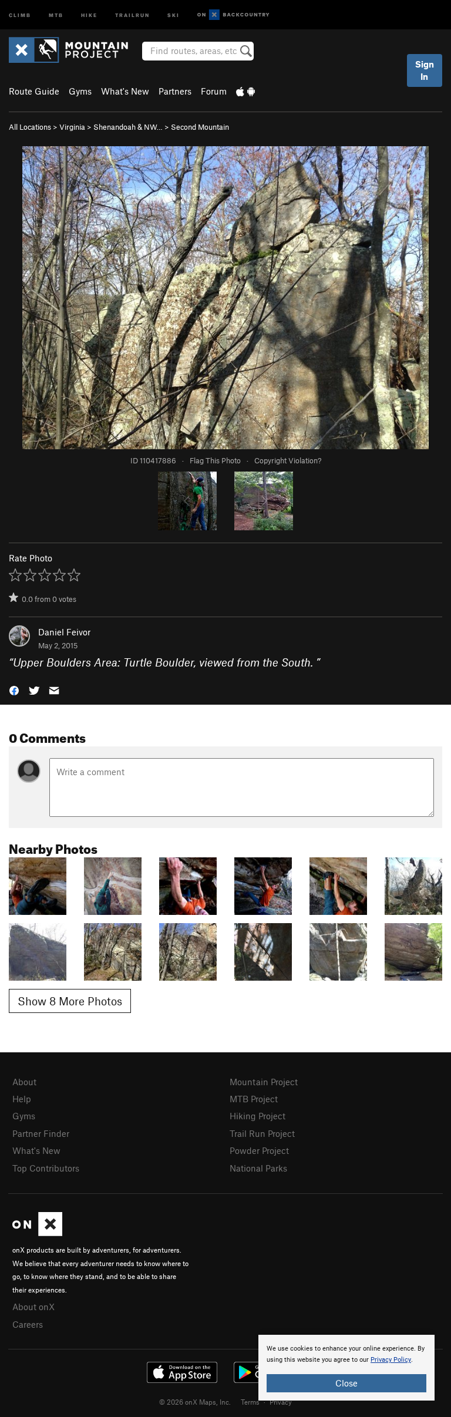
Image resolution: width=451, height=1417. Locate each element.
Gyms (80, 91)
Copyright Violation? (287, 460)
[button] (14, 689)
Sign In (424, 70)
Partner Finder (40, 1133)
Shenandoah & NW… (128, 127)
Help (21, 1098)
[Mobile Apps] (245, 91)
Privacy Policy (391, 1360)
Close (346, 1383)
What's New (125, 91)
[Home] (74, 50)
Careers (27, 1324)
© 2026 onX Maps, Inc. (195, 1402)
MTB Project (254, 1098)
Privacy (281, 1402)
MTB (56, 14)
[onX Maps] (37, 1232)
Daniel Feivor (64, 632)
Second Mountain (200, 127)
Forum (214, 91)
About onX (33, 1306)
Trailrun (132, 14)
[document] (346, 1367)
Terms (250, 1402)
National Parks (258, 1168)
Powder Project (259, 1150)
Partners (175, 91)
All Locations (30, 127)
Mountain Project (264, 1081)
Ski (173, 14)
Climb (20, 14)
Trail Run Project (262, 1133)
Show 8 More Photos (70, 1001)
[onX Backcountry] (233, 15)
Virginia (72, 127)
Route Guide (34, 91)
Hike (89, 14)
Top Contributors (45, 1168)
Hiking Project (257, 1115)
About (24, 1081)
